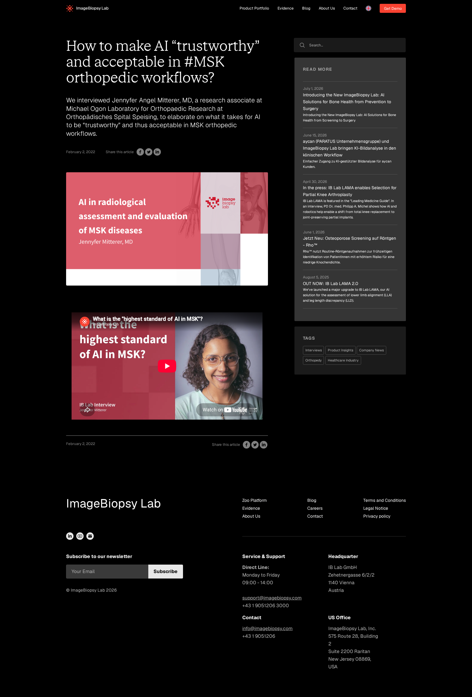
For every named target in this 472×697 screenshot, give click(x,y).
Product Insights (340, 350)
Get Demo (393, 8)
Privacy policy (376, 516)
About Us (327, 8)
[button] (368, 8)
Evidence (286, 8)
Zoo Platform (254, 500)
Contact (350, 8)
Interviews (313, 350)
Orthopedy (313, 360)
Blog (306, 8)
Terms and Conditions (384, 500)
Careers (315, 508)
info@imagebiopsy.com (267, 628)
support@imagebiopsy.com (272, 598)
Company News (371, 350)
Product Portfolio (254, 8)
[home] (87, 8)
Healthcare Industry (343, 360)
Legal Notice (375, 508)
